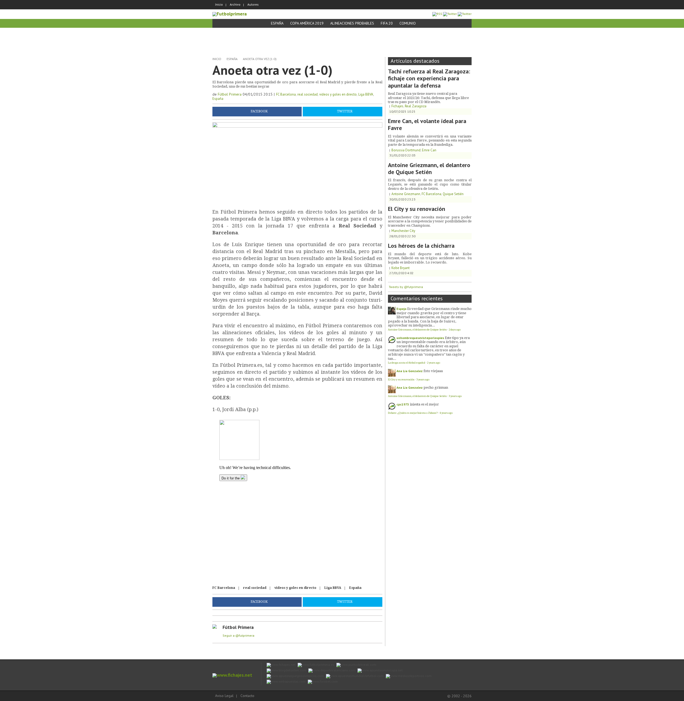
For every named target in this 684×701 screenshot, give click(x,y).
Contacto (247, 695)
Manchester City (403, 231)
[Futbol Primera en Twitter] (465, 14)
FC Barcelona (286, 94)
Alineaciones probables (352, 23)
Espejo (401, 309)
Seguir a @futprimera (238, 635)
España (277, 23)
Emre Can (429, 150)
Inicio (219, 4)
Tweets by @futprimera (406, 287)
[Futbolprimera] (229, 14)
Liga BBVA (365, 94)
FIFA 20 (387, 23)
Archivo (235, 4)
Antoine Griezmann (405, 194)
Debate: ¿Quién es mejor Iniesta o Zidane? (413, 412)
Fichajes (397, 106)
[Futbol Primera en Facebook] (450, 14)
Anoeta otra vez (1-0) (260, 59)
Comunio (407, 23)
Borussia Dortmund (406, 150)
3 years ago (422, 379)
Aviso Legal (224, 695)
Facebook (259, 111)
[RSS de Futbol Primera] (437, 14)
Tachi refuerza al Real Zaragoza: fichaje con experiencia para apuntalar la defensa (429, 78)
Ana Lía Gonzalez (410, 371)
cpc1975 (403, 404)
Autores (253, 4)
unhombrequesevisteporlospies (420, 338)
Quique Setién (453, 194)
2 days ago (455, 329)
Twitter (344, 111)
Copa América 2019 (307, 23)
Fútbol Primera (230, 94)
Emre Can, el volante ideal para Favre (427, 124)
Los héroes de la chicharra (421, 245)
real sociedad (307, 94)
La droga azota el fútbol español (406, 362)
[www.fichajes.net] (232, 675)
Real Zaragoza (415, 106)
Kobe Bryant (400, 268)
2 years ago (433, 362)
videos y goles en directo (338, 94)
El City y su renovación (416, 208)
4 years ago (446, 412)
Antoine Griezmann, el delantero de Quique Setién (429, 168)
